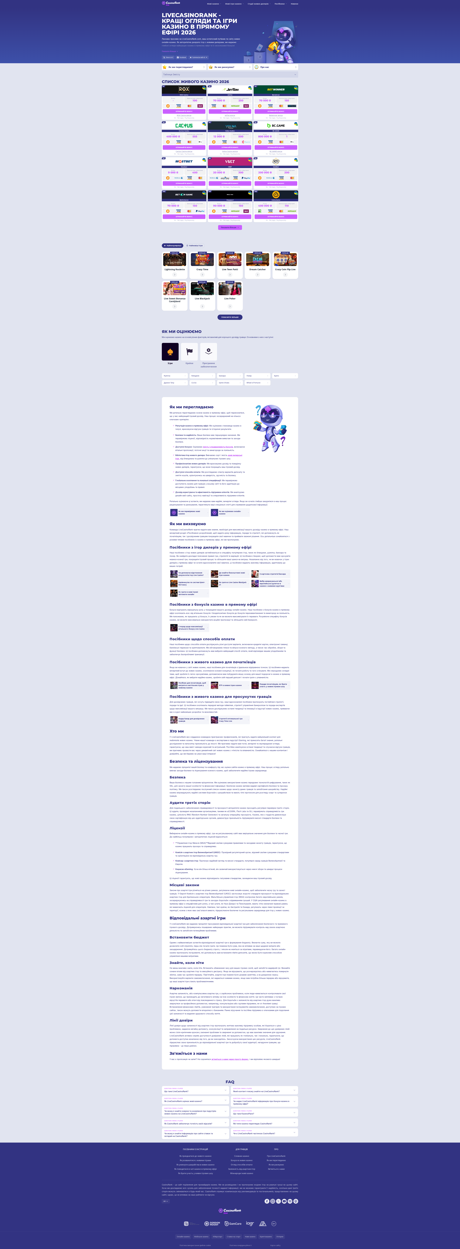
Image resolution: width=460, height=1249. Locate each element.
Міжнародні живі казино (241, 1173)
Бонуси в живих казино (242, 1160)
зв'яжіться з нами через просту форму (229, 1059)
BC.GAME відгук (276, 151)
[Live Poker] (230, 296)
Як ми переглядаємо (276, 1160)
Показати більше (228, 227)
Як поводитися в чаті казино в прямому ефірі (195, 1169)
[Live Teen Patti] (230, 265)
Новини (294, 4)
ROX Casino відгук (184, 115)
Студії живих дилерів (258, 4)
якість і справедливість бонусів (218, 447)
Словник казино (241, 1156)
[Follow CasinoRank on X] (278, 1201)
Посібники (280, 4)
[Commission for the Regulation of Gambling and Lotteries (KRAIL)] (192, 1223)
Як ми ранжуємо (276, 1164)
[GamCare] (233, 1223)
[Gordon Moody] (212, 1223)
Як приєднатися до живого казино (195, 1156)
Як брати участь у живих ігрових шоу (195, 1173)
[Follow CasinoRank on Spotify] (290, 1201)
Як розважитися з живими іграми (195, 1160)
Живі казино (213, 4)
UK (164, 1201)
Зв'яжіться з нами (276, 1169)
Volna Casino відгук (230, 151)
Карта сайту (275, 1245)
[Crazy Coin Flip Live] (285, 265)
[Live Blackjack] (202, 296)
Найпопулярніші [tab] (174, 245)
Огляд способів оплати (241, 1164)
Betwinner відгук (276, 115)
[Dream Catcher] (257, 265)
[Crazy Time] (202, 265)
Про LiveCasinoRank (276, 1156)
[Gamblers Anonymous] (263, 1223)
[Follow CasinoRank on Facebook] (267, 1201)
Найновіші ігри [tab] (196, 245)
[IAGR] (250, 1223)
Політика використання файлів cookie (195, 1245)
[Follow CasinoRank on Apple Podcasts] (295, 1201)
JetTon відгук (230, 115)
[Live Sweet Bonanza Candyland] (175, 296)
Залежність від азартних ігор (241, 1169)
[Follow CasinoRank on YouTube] (284, 1201)
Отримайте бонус (184, 111)
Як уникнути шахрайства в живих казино (195, 1164)
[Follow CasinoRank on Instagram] (272, 1201)
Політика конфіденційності (241, 1245)
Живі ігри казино (233, 4)
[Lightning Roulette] (175, 265)
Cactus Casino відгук (184, 151)
